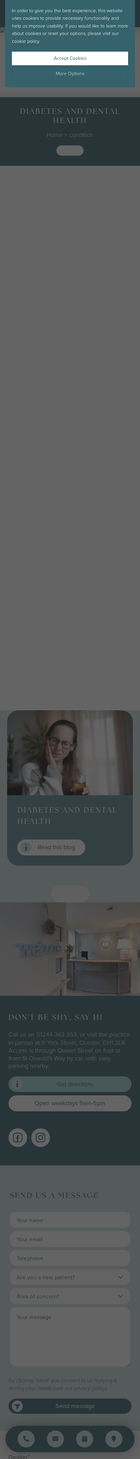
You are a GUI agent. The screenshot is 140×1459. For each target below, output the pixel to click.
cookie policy (25, 41)
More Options (70, 73)
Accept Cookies (70, 58)
